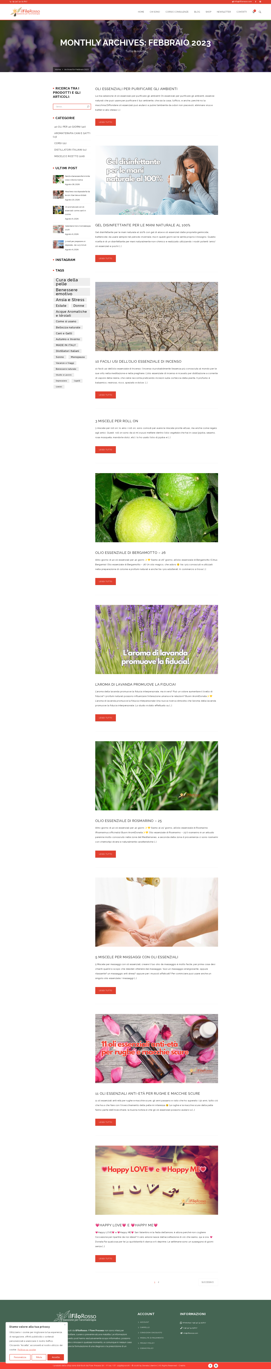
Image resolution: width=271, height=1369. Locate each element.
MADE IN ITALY (66, 345)
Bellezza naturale (68, 327)
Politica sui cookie (27, 1350)
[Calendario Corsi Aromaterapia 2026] (58, 229)
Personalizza (20, 1357)
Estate (61, 305)
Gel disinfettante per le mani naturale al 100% (142, 225)
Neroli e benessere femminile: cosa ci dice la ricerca (77, 178)
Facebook (210, 1366)
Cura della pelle (67, 282)
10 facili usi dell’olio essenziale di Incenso (138, 361)
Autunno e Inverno (68, 339)
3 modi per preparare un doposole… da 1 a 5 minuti (75, 243)
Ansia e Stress (70, 300)
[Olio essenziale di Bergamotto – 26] (156, 507)
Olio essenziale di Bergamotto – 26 (130, 553)
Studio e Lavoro (64, 375)
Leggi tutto (105, 122)
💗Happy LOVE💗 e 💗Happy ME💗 (126, 1225)
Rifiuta (39, 1357)
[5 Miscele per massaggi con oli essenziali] (156, 912)
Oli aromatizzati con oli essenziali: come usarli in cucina (75, 210)
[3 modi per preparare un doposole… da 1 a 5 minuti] (58, 244)
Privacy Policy (147, 1343)
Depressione (61, 381)
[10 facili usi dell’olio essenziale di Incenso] (156, 316)
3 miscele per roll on (116, 421)
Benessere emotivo (67, 292)
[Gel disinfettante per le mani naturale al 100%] (156, 180)
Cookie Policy (147, 1348)
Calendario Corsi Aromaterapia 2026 (78, 228)
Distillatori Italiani (68, 149)
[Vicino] (64, 1324)
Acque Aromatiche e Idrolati (71, 313)
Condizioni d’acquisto (151, 1333)
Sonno (60, 357)
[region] (37, 1342)
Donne (78, 305)
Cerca (88, 106)
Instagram (216, 1366)
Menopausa (78, 357)
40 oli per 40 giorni (67, 126)
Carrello (145, 1327)
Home (58, 69)
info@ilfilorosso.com (243, 2)
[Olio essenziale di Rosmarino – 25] (156, 775)
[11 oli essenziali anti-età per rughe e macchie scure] (156, 1048)
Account (144, 1322)
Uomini (59, 387)
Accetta (56, 1357)
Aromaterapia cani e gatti (72, 133)
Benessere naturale (66, 369)
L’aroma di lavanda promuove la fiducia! (135, 684)
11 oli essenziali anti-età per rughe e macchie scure (147, 1093)
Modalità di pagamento (152, 1338)
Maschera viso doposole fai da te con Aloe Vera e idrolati (77, 193)
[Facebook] (255, 2)
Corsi (58, 143)
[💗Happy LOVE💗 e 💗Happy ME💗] (156, 1180)
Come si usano (66, 321)
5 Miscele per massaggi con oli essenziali (136, 957)
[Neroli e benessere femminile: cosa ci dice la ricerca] (58, 179)
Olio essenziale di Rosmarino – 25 (128, 821)
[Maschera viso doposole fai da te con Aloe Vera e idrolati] (58, 194)
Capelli (77, 381)
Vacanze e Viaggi (65, 363)
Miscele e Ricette (66, 156)
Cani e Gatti (64, 333)
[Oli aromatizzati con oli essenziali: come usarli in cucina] (58, 210)
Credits (182, 1365)
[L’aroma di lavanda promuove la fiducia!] (156, 639)
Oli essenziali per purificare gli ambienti (136, 89)
